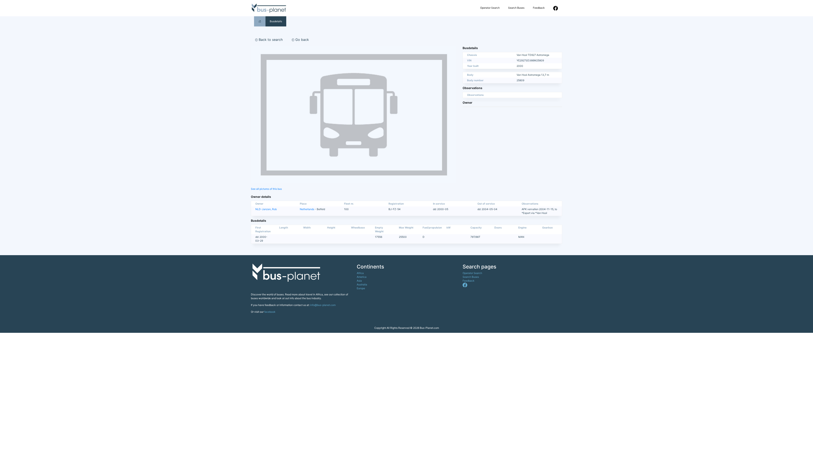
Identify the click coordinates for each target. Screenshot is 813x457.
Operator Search (490, 7)
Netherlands (307, 209)
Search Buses (516, 7)
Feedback (539, 7)
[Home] (260, 21)
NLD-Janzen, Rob (266, 209)
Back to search (270, 39)
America (361, 276)
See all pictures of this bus (266, 188)
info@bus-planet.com (323, 305)
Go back (301, 39)
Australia (362, 284)
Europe (361, 288)
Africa (360, 273)
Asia (359, 280)
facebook (269, 311)
